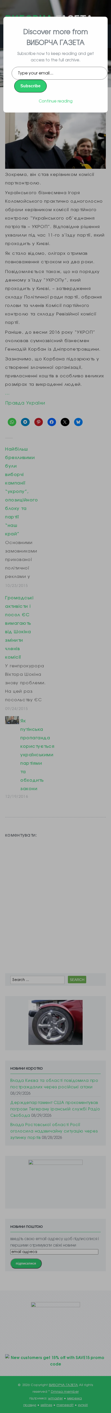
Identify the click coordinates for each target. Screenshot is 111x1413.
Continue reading (56, 101)
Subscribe (30, 86)
